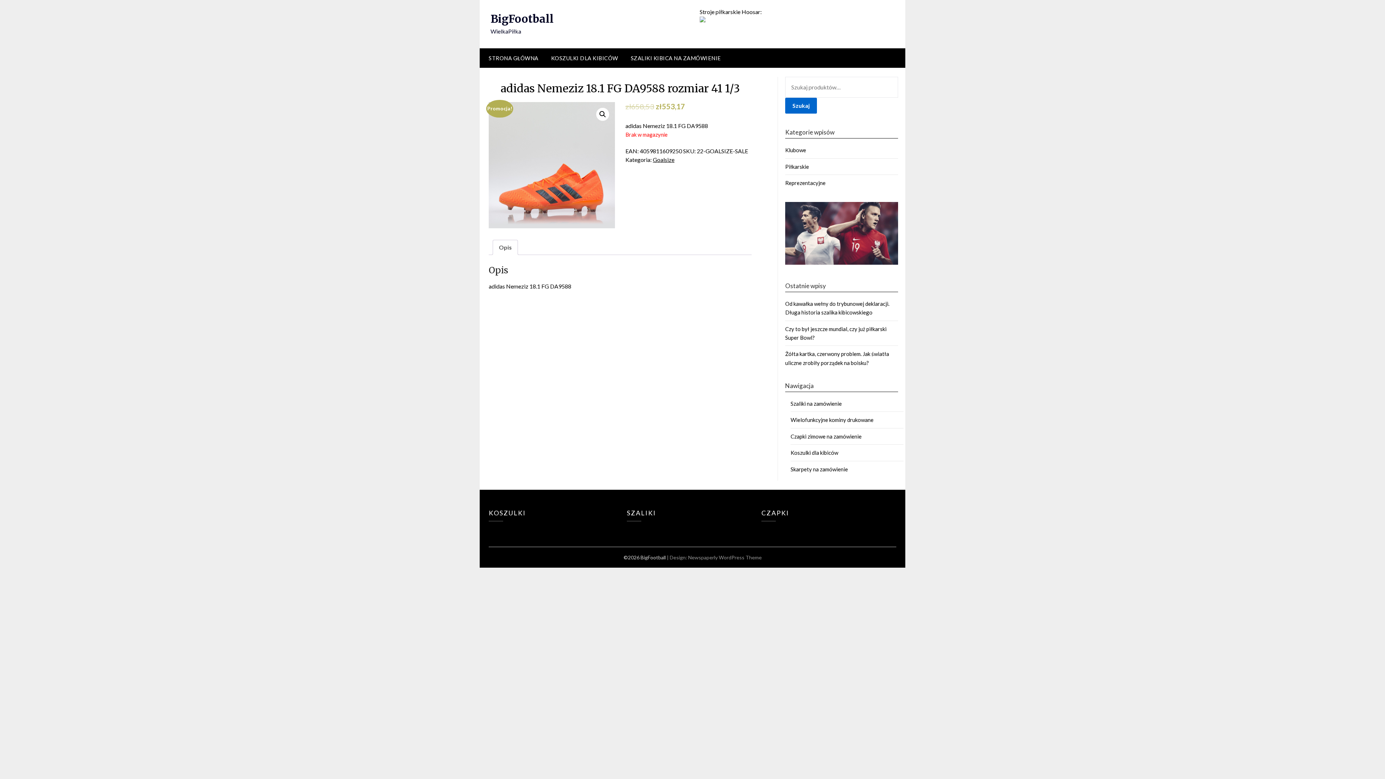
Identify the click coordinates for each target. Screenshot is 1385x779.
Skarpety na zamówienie (819, 469)
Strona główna (513, 58)
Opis (505, 247)
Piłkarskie (797, 166)
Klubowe (795, 150)
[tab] (505, 247)
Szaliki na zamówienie (816, 403)
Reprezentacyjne (805, 183)
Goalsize (663, 159)
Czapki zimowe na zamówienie (826, 436)
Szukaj (801, 105)
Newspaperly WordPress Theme (725, 557)
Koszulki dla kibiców (584, 58)
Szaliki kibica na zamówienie (676, 58)
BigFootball (522, 19)
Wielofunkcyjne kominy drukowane (832, 420)
